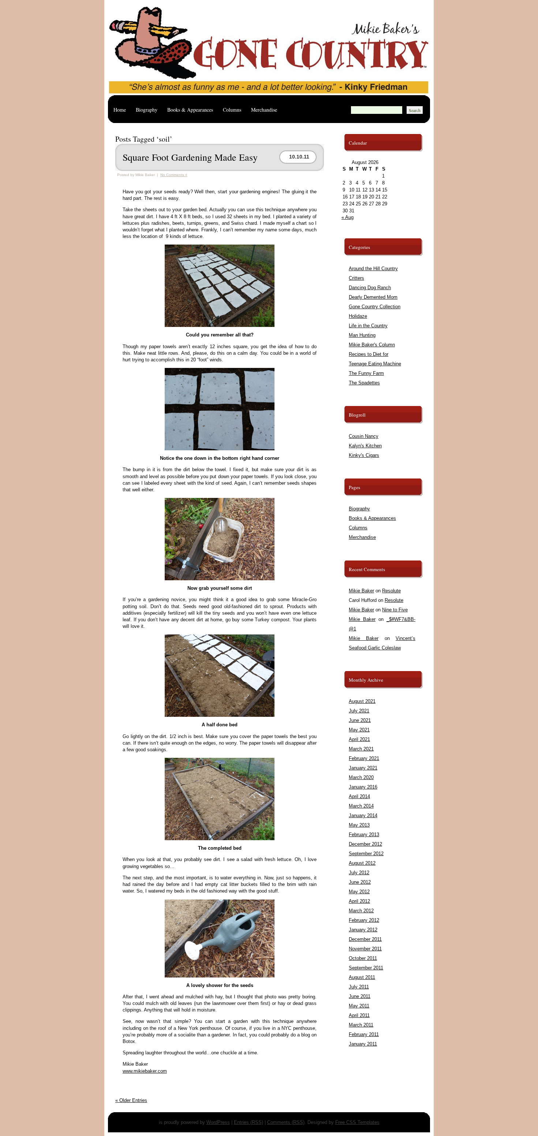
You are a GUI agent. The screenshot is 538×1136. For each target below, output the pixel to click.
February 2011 (364, 1034)
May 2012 (359, 891)
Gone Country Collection (374, 306)
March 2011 (361, 1025)
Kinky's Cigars (364, 455)
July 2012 (359, 872)
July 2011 (359, 987)
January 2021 (363, 768)
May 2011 (359, 1006)
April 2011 (359, 1015)
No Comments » (173, 175)
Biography (146, 109)
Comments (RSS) (286, 1122)
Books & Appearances (190, 109)
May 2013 (359, 825)
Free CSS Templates (357, 1122)
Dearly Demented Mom (373, 297)
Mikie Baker (361, 590)
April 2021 (359, 739)
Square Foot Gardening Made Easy (190, 157)
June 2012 (360, 882)
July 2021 (359, 711)
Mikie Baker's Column (372, 344)
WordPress (218, 1122)
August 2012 (362, 863)
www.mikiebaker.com (145, 1071)
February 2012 (364, 920)
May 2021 (359, 730)
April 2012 (359, 901)
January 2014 (363, 815)
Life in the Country (368, 325)
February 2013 (364, 834)
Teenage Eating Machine (375, 363)
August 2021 (362, 701)
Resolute (391, 590)
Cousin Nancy (363, 436)
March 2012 (361, 910)
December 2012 (365, 844)
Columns (232, 109)
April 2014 (359, 796)
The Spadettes (364, 383)
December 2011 (365, 939)
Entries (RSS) (248, 1122)
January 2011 (363, 1044)
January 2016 (363, 787)
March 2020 (361, 777)
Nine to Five (395, 609)
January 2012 (363, 929)
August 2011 (362, 977)
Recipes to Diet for (368, 354)
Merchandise (264, 109)
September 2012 (366, 853)
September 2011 (366, 968)
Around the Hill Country (373, 268)
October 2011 (363, 958)
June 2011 (359, 996)
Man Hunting (362, 335)
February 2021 (364, 758)
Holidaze (358, 316)
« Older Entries (131, 1100)
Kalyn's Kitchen (365, 445)
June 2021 (360, 720)
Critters (356, 278)
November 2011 (365, 948)
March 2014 (361, 806)
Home (119, 109)
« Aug (347, 217)
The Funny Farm (366, 373)
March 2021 (361, 749)
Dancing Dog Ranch (370, 287)
